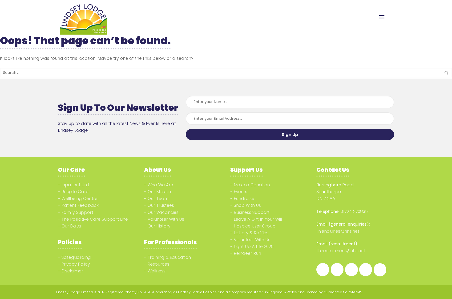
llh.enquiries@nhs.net (337, 231)
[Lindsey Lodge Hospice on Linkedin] (351, 269)
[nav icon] (382, 17)
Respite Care (75, 192)
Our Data (71, 226)
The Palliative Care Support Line (94, 219)
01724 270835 (354, 211)
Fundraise (244, 198)
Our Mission (159, 192)
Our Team (158, 198)
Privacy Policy (75, 264)
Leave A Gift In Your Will (258, 219)
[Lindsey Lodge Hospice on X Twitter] (380, 269)
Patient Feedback (80, 205)
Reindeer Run (247, 253)
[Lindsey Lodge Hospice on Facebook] (322, 269)
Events (240, 192)
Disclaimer (72, 271)
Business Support (252, 212)
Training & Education (169, 257)
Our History (159, 226)
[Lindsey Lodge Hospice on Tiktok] (365, 269)
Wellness (156, 271)
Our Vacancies (163, 212)
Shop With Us (247, 205)
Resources (158, 264)
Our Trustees (161, 205)
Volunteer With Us (166, 219)
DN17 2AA (325, 198)
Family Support (77, 212)
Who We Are (160, 185)
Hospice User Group (254, 226)
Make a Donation (252, 185)
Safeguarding (76, 257)
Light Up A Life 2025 (254, 246)
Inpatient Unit (75, 185)
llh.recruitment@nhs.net (340, 251)
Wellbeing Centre (79, 198)
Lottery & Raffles (251, 233)
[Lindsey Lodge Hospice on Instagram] (337, 269)
